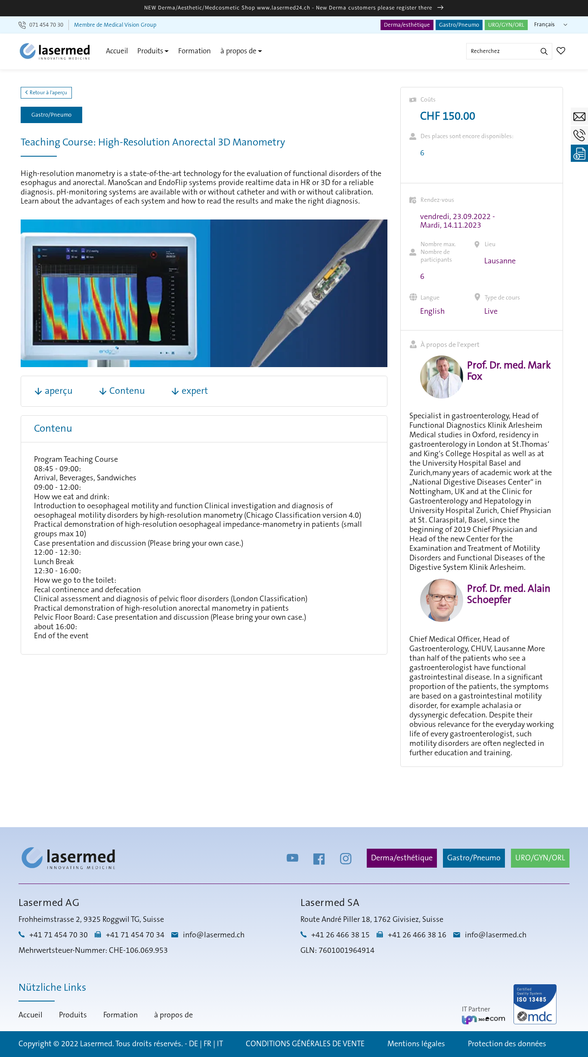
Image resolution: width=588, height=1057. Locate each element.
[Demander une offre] (579, 153)
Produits (150, 51)
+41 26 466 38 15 (340, 935)
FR (207, 1044)
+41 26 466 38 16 (417, 935)
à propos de (238, 51)
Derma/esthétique (407, 25)
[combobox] (509, 51)
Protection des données (507, 1044)
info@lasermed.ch (213, 935)
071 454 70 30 (46, 25)
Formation (194, 51)
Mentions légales (416, 1044)
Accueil (117, 51)
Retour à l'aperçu (47, 93)
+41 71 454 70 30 (58, 935)
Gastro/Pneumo (459, 25)
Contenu (127, 391)
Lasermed (96, 1044)
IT (220, 1044)
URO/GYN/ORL (506, 25)
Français (544, 25)
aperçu (59, 391)
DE (193, 1044)
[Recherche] (544, 51)
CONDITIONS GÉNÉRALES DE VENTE (305, 1044)
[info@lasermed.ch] (579, 116)
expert (195, 391)
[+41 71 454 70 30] (579, 134)
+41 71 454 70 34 (135, 935)
